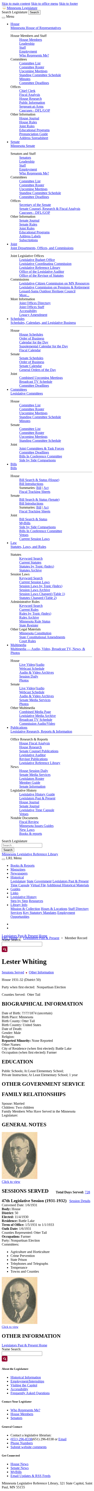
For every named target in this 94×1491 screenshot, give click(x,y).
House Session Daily (33, 771)
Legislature (18, 881)
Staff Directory (78, 909)
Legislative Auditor (32, 755)
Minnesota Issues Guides (36, 826)
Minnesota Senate (22, 146)
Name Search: (11, 1349)
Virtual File (38, 885)
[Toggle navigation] (3, 17)
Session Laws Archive (34, 590)
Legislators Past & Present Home (24, 936)
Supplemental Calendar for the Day (43, 346)
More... (24, 295)
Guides (15, 889)
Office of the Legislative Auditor (41, 271)
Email (62, 1439)
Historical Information (25, 1377)
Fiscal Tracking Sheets (34, 492)
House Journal (29, 118)
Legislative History (23, 897)
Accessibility (28, 311)
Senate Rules (28, 224)
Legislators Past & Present (37, 798)
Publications (18, 727)
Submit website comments (28, 1447)
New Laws (27, 830)
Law (13, 543)
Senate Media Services (34, 700)
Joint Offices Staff (31, 307)
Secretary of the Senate (35, 205)
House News (19, 1464)
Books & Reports (22, 865)
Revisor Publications (33, 759)
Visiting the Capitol (23, 1385)
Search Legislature (14, 12)
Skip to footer (68, 3)
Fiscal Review (29, 822)
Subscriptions (28, 240)
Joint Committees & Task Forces (41, 448)
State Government (39, 881)
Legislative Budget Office (37, 260)
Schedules (17, 319)
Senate (15, 142)
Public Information (32, 102)
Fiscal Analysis (29, 95)
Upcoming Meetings (33, 71)
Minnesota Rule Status (34, 621)
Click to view (11, 1182)
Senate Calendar (30, 366)
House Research (30, 98)
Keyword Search (31, 558)
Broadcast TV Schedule (35, 381)
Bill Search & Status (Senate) (39, 499)
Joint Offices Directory (35, 303)
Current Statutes (30, 562)
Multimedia (18, 645)
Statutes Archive (30, 570)
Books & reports (30, 833)
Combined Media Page (35, 712)
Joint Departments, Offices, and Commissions (41, 248)
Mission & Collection (25, 909)
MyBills (24, 523)
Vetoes (23, 535)
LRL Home (10, 938)
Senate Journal (29, 220)
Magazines (17, 869)
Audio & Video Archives (36, 672)
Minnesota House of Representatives (35, 28)
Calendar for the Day (33, 342)
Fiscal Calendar (30, 350)
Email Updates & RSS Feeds (30, 1476)
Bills (13, 464)
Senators (25, 157)
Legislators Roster (31, 778)
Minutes (24, 79)
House (14, 24)
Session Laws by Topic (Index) (40, 586)
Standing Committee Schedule (40, 75)
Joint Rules (27, 126)
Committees (18, 389)
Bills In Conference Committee (40, 456)
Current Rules (28, 609)
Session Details (79, 1201)
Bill (38, 488)
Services (16, 913)
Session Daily (28, 676)
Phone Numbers (21, 1443)
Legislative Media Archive (37, 716)
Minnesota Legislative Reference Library (30, 854)
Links (14, 893)
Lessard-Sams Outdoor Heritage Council (47, 291)
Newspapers (19, 873)
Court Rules (27, 641)
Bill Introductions (31, 484)
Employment (28, 51)
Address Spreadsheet (33, 138)
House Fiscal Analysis (34, 743)
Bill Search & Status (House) (39, 480)
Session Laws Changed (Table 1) (42, 594)
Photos (24, 680)
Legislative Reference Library (39, 267)
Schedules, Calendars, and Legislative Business (43, 322)
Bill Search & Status (33, 519)
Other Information (41, 972)
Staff (22, 47)
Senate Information (32, 786)
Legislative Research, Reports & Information (41, 731)
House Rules (28, 122)
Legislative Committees (26, 393)
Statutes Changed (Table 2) (38, 598)
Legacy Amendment (33, 315)
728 (87, 1192)
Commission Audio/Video (37, 723)
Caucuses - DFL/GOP (34, 110)
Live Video (27, 664)
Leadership (27, 43)
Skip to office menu (44, 3)
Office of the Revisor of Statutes (41, 275)
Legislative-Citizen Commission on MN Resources (54, 283)
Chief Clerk (27, 91)
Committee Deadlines (34, 83)
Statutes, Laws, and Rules (28, 547)
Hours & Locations (54, 909)
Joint (13, 244)
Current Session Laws (34, 539)
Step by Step (19, 901)
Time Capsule (20, 885)
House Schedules (31, 334)
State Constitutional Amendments (42, 637)
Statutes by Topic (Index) (36, 566)
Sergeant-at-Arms (31, 106)
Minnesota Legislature (22, 8)
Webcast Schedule (31, 668)
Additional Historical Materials (68, 885)
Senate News (19, 1468)
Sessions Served (13, 972)
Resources (36, 901)
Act (46, 488)
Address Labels (30, 236)
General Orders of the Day (37, 370)
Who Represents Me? (34, 55)
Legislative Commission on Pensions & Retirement (54, 287)
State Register (28, 625)
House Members (30, 39)
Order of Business (31, 338)
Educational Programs (34, 130)
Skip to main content (16, 3)
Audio (40, 664)
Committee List (29, 63)
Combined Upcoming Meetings (41, 378)
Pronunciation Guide (33, 134)
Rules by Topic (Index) (35, 613)
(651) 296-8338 (21, 1439)
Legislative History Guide (37, 794)
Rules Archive (29, 617)
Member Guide (29, 782)
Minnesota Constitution (35, 633)
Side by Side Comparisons (37, 460)
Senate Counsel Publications (38, 751)
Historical (17, 877)
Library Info (18, 905)
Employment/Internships (27, 1381)
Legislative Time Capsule (36, 810)
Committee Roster (31, 67)
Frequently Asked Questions (30, 1393)
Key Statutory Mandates (39, 913)
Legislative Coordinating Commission (45, 264)
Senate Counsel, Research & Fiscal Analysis (49, 209)
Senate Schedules (31, 358)
